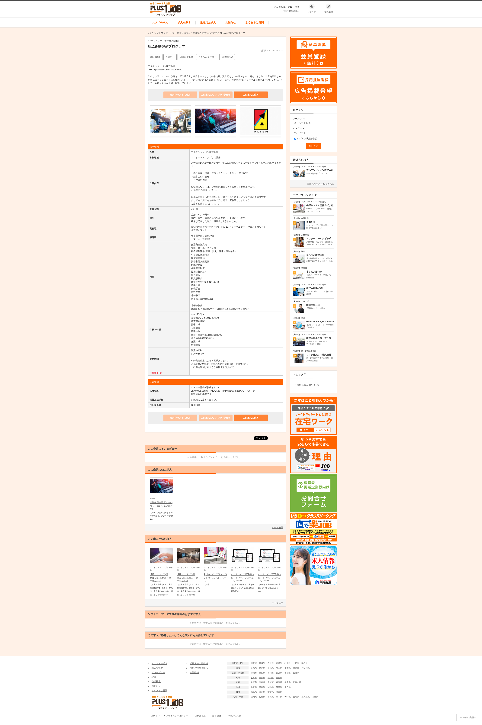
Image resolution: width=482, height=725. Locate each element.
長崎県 (271, 697)
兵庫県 (279, 682)
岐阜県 (254, 677)
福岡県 (254, 697)
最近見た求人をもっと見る (320, 183)
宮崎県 (296, 697)
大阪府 (271, 682)
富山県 (262, 673)
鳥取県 (254, 687)
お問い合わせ (234, 715)
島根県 (262, 687)
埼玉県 (279, 668)
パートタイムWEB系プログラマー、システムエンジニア (242, 577)
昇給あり (170, 57)
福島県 (304, 663)
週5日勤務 (155, 57)
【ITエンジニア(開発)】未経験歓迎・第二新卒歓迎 (160, 577)
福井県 (279, 673)
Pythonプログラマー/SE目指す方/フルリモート (215, 577)
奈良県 (287, 682)
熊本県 (279, 697)
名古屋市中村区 (210, 33)
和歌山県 (297, 682)
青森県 (262, 663)
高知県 (279, 692)
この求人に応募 (251, 94)
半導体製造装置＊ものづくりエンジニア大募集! (161, 506)
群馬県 (271, 668)
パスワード (298, 128)
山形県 (296, 663)
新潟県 (254, 673)
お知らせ (230, 22)
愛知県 (196, 33)
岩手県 (271, 663)
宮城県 (279, 663)
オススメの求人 (159, 22)
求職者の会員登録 (199, 663)
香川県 (262, 692)
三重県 (279, 677)
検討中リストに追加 (180, 94)
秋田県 (287, 663)
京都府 (262, 682)
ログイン (155, 715)
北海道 (254, 663)
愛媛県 (271, 692)
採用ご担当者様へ (291, 11)
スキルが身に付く (207, 57)
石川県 (271, 673)
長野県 (296, 673)
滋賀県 (254, 682)
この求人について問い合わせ (215, 94)
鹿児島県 (305, 697)
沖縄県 (315, 697)
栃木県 (262, 668)
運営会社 (216, 715)
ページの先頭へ (468, 717)
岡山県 (271, 687)
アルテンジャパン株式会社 (204, 152)
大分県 (287, 697)
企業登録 (194, 672)
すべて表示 (277, 527)
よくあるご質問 (254, 22)
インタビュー (158, 672)
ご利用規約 (200, 715)
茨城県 (254, 668)
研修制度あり (186, 57)
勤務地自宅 (227, 57)
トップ (148, 33)
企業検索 (156, 681)
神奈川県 (305, 668)
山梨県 (287, 673)
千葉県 (287, 668)
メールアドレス (301, 118)
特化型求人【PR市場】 (308, 384)
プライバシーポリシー (177, 715)
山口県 (287, 687)
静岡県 (262, 677)
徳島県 (254, 692)
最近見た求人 (208, 22)
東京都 (296, 668)
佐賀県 (262, 697)
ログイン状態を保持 (307, 138)
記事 (154, 677)
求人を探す (184, 22)
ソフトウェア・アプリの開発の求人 (172, 33)
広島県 (279, 687)
